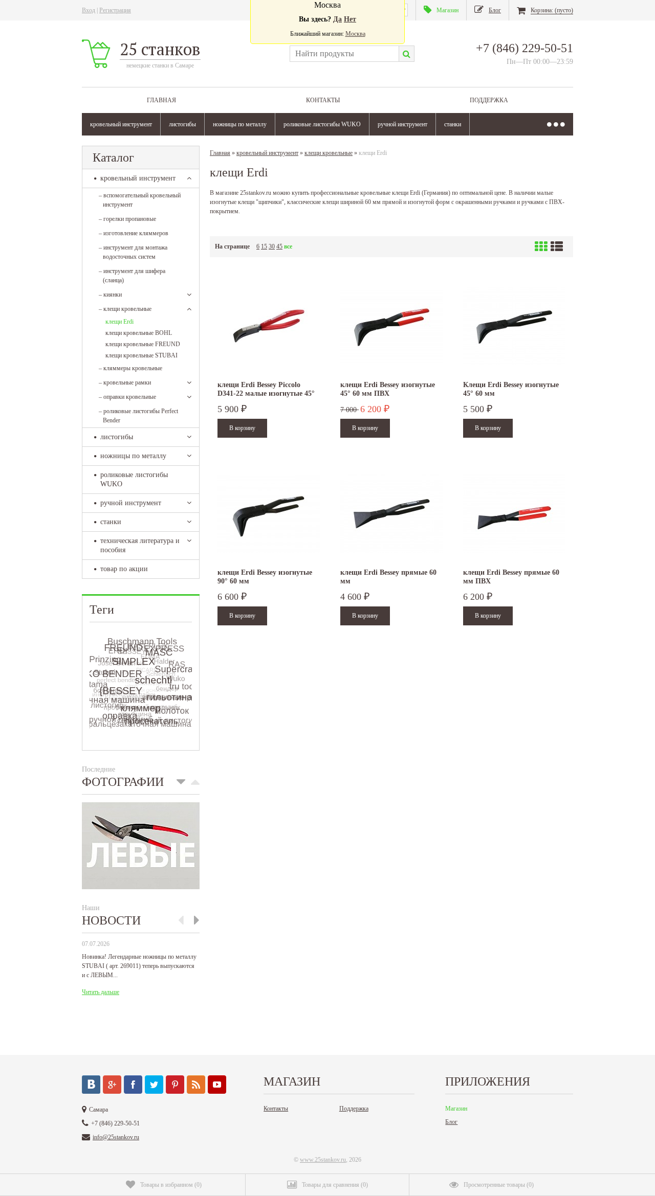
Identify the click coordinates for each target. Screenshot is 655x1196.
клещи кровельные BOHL (138, 332)
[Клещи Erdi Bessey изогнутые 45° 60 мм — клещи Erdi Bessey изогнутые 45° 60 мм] (514, 326)
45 (279, 246)
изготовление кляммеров (133, 233)
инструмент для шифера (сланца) (132, 275)
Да (337, 19)
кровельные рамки (125, 382)
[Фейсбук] (133, 1084)
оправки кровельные (127, 396)
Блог (451, 1121)
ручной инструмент (402, 124)
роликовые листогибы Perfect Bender (138, 416)
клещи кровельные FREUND (142, 344)
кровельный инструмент (121, 124)
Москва (355, 33)
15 (264, 246)
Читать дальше (100, 992)
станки (452, 124)
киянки (110, 294)
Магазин (456, 1108)
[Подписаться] (196, 1084)
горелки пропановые (127, 218)
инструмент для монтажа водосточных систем (133, 252)
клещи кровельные (125, 308)
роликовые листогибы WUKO (322, 124)
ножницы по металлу (240, 124)
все (288, 246)
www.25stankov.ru (323, 1159)
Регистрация (115, 10)
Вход (88, 10)
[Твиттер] (154, 1084)
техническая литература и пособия (140, 545)
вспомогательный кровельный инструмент (140, 200)
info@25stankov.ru (116, 1137)
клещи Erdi (119, 321)
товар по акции (124, 569)
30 (272, 246)
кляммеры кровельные (130, 368)
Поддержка (489, 100)
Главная (161, 100)
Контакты (323, 100)
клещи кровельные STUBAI (141, 355)
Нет (350, 19)
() (171, 1184)
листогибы (182, 124)
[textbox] (344, 54)
